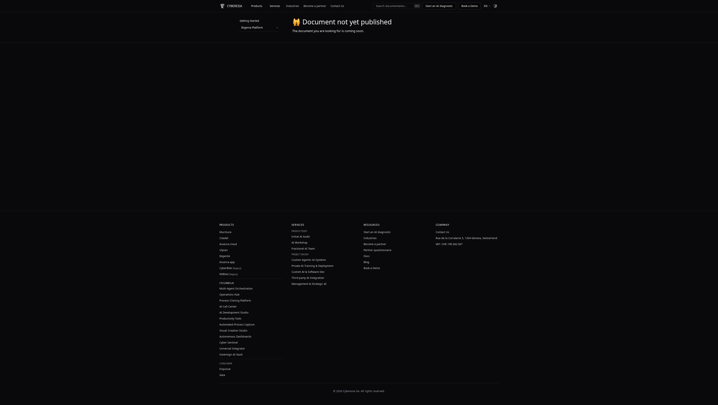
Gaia (222, 375)
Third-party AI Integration (308, 278)
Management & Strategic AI (309, 284)
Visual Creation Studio (233, 330)
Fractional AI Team (303, 248)
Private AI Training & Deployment (312, 266)
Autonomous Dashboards (235, 336)
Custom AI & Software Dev (308, 272)
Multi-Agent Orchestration (236, 288)
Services (275, 6)
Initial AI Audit (301, 236)
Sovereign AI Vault (231, 354)
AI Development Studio (233, 312)
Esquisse (225, 369)
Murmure (225, 232)
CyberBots (230, 268)
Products (256, 6)
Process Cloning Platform (235, 300)
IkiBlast (228, 274)
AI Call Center (228, 306)
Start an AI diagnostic (439, 6)
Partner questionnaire (377, 250)
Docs (367, 256)
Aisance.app (227, 262)
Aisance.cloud (228, 244)
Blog (366, 262)
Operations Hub (229, 294)
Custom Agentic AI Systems (309, 260)
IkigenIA (224, 256)
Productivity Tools (230, 318)
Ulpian (223, 250)
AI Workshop (299, 242)
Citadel (223, 238)
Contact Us (337, 6)
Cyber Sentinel (228, 342)
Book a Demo (469, 6)
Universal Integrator (232, 348)
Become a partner (315, 6)
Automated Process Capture (237, 324)
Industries (292, 6)
